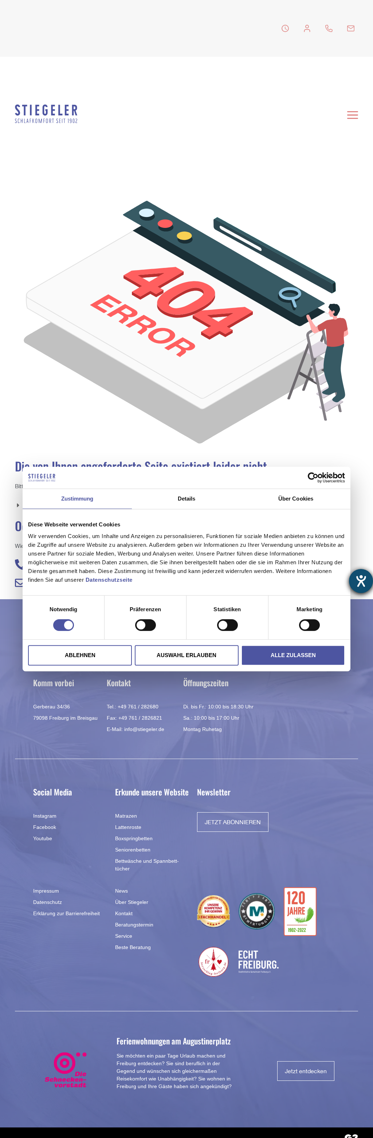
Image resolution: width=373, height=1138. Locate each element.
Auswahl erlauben (186, 655)
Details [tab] (187, 498)
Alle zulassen (293, 655)
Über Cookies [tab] (295, 498)
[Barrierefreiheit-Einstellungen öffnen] (361, 581)
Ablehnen (80, 655)
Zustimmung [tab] (77, 498)
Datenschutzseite (109, 580)
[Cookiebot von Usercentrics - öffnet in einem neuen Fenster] (313, 477)
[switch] (145, 625)
